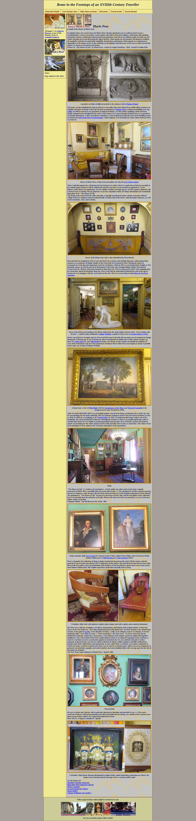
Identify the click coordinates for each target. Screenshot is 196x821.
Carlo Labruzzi (122, 558)
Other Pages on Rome (88, 11)
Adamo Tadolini (105, 334)
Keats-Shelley (72, 791)
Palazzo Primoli (132, 104)
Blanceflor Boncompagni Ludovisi (80, 785)
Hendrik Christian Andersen (78, 783)
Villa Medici (94, 342)
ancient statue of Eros (139, 334)
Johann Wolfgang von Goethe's (79, 793)
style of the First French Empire (90, 118)
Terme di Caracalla (135, 408)
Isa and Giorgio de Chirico (77, 789)
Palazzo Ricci (121, 109)
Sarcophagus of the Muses (114, 408)
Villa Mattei (93, 408)
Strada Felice (103, 417)
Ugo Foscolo (90, 556)
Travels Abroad (131, 11)
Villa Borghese (108, 558)
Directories (103, 11)
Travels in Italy (116, 11)
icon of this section (131, 182)
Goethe (87, 632)
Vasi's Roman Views (70, 11)
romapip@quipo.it (52, 37)
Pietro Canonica (73, 787)
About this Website (52, 11)
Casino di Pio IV (80, 342)
